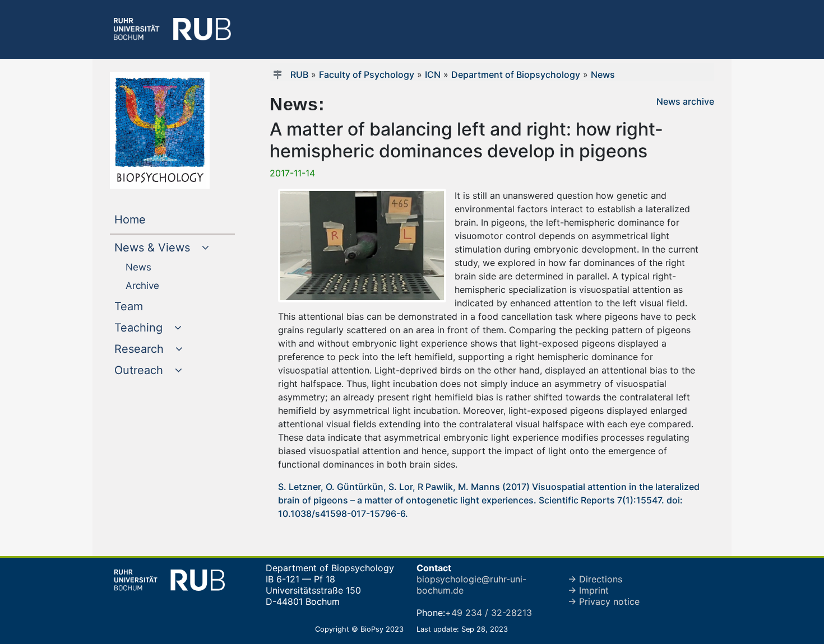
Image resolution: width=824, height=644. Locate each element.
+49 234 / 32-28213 (488, 612)
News (603, 74)
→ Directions (595, 579)
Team (151, 306)
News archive (685, 101)
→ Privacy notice (604, 601)
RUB (299, 74)
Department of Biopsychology (515, 74)
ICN (433, 74)
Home (152, 219)
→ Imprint (588, 590)
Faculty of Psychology (366, 74)
